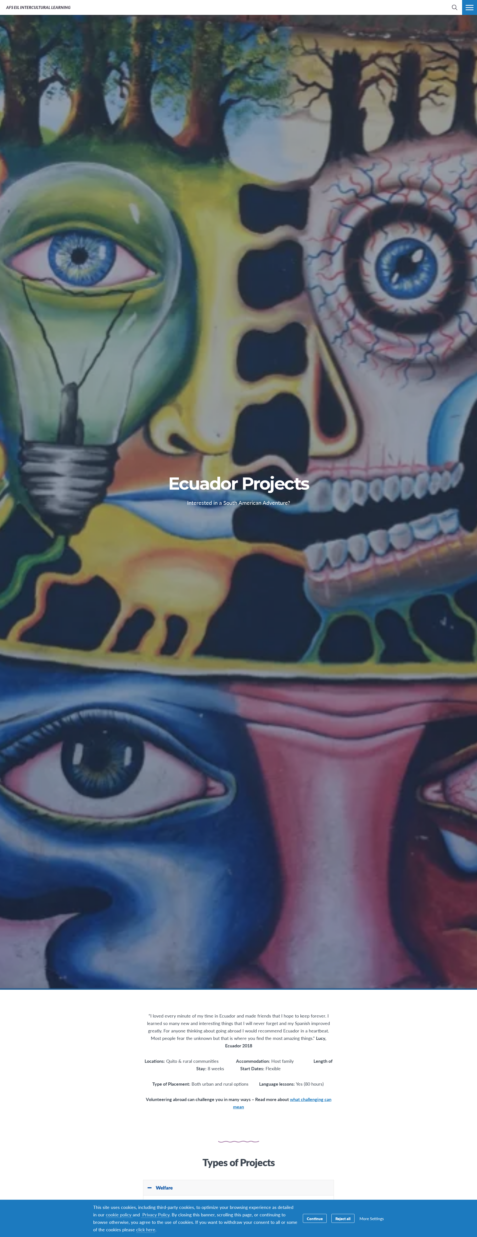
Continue (315, 1218)
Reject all (343, 1218)
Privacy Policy (155, 1214)
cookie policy (119, 1214)
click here (145, 1229)
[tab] (238, 1188)
